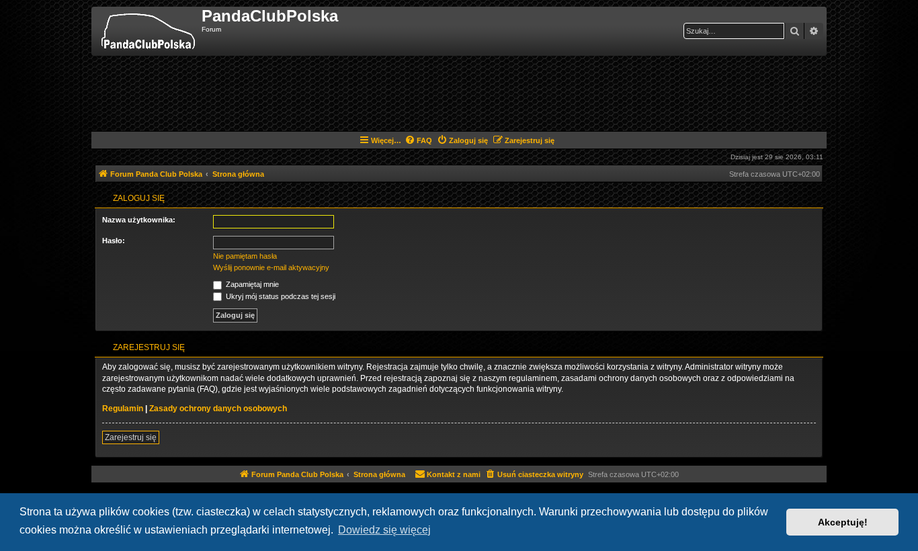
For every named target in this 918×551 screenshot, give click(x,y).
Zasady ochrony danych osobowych (218, 408)
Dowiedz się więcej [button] (384, 530)
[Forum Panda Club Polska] (148, 31)
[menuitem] (418, 140)
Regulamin (122, 408)
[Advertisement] (459, 92)
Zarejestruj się (131, 437)
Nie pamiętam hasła (245, 256)
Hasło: (113, 241)
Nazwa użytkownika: (138, 220)
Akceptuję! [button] (843, 522)
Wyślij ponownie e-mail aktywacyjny (271, 267)
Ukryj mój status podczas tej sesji (279, 296)
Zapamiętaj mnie (251, 284)
